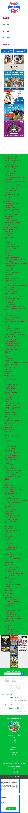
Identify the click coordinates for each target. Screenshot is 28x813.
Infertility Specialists (11, 349)
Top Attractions (9, 310)
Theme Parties (9, 426)
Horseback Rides (10, 265)
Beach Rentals (9, 491)
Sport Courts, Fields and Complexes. (16, 297)
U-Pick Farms (9, 633)
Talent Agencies (9, 226)
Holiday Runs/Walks (11, 614)
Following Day (19, 700)
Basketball (8, 532)
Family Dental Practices (12, 343)
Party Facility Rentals (11, 414)
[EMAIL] (18, 688)
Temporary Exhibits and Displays (14, 306)
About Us (14, 742)
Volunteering (8, 485)
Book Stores (8, 495)
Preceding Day (9, 694)
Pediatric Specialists (11, 364)
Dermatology (9, 338)
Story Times (8, 482)
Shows (7, 627)
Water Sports (9, 590)
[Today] (21, 681)
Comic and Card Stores (12, 498)
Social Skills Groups (11, 220)
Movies (7, 276)
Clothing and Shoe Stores (12, 497)
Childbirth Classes (10, 330)
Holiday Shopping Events (12, 616)
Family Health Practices (12, 345)
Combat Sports (9, 536)
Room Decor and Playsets (12, 515)
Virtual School (9, 198)
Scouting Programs (10, 474)
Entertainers (8, 400)
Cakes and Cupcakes (11, 385)
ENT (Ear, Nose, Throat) (12, 340)
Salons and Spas (10, 293)
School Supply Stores (11, 517)
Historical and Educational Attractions (16, 263)
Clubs (6, 439)
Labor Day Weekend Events (13, 618)
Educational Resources (11, 166)
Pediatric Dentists (10, 360)
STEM (7, 480)
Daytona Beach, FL (14, 749)
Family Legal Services (11, 207)
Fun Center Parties (10, 405)
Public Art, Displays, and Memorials (15, 286)
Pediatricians (9, 366)
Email (2, 791)
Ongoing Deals (9, 620)
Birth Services (9, 327)
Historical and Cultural (11, 456)
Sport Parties (9, 424)
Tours (6, 312)
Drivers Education (10, 448)
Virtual (7, 484)
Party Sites (8, 416)
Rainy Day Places (10, 287)
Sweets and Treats (10, 521)
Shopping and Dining (9, 487)
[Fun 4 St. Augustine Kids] (14, 7)
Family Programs (10, 450)
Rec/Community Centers (12, 289)
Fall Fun (7, 607)
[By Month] (7, 681)
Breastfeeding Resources (12, 328)
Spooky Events (9, 629)
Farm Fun (8, 609)
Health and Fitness (10, 545)
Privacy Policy (14, 740)
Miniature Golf (9, 274)
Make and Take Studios (12, 272)
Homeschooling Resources (13, 213)
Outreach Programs (11, 467)
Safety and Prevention (11, 472)
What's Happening (8, 596)
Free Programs (9, 454)
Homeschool (8, 170)
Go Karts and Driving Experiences (15, 259)
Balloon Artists (9, 381)
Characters (8, 390)
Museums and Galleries (12, 278)
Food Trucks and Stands (12, 403)
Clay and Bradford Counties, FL (14, 752)
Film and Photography (11, 452)
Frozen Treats (9, 508)
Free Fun (7, 254)
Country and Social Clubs (12, 244)
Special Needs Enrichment (12, 476)
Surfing (7, 577)
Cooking (7, 441)
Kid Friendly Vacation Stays (13, 269)
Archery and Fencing (11, 528)
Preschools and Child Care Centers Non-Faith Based (15, 182)
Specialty (7, 478)
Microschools (9, 175)
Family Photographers (11, 209)
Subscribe (11, 808)
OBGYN (7, 353)
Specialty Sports (10, 570)
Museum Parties (10, 413)
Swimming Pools (10, 302)
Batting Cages (9, 237)
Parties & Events (8, 375)
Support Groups (10, 224)
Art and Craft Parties (11, 379)
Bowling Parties (9, 383)
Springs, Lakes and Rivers (12, 299)
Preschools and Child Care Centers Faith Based (15, 178)
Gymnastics (8, 543)
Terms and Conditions (14, 739)
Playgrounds (8, 282)
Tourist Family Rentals (11, 523)
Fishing (7, 252)
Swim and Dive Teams (11, 579)
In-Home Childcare (10, 172)
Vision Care (8, 371)
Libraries (7, 271)
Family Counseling (10, 342)
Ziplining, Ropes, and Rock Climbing (15, 317)
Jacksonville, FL (14, 751)
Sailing (7, 560)
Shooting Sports (10, 564)
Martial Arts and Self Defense (13, 555)
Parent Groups (9, 216)
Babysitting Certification (12, 435)
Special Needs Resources (12, 222)
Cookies (7, 394)
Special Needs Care (11, 368)
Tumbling (7, 586)
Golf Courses (9, 261)
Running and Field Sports (12, 558)
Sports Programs (8, 527)
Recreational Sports (11, 291)
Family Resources (8, 201)
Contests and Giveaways (12, 601)
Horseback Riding (10, 549)
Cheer (7, 534)
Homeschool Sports (11, 547)
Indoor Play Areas (10, 267)
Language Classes (10, 459)
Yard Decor (8, 428)
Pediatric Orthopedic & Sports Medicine (16, 362)
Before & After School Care (13, 160)
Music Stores (9, 513)
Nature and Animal (10, 465)
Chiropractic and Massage (12, 332)
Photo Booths (9, 418)
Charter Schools (10, 162)
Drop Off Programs (10, 164)
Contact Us (14, 744)
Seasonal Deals (9, 626)
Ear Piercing (8, 504)
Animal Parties (9, 377)
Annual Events (9, 598)
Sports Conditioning (11, 571)
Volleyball (8, 588)
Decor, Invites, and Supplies (13, 396)
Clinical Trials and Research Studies (15, 334)
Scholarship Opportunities (12, 188)
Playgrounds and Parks (12, 284)
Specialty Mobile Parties (12, 422)
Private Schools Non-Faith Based (14, 186)
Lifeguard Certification (11, 553)
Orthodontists (9, 358)
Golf (6, 541)
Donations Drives (10, 603)
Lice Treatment (9, 351)
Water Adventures (10, 315)
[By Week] (14, 681)
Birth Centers (9, 325)
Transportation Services (12, 194)
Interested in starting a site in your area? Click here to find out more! (14, 756)
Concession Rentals (11, 392)
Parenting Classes (10, 469)
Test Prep (8, 192)
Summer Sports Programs (12, 575)
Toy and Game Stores (11, 525)
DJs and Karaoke (10, 398)
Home (14, 737)
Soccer (7, 566)
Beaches (7, 239)
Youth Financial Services (12, 228)
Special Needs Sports (11, 568)
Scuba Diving (9, 562)
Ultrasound (8, 370)
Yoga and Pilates (10, 594)
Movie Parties (9, 411)
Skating (7, 295)
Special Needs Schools (11, 190)
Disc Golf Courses (10, 248)
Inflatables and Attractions (12, 407)
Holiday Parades (10, 612)
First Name (3, 797)
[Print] (11, 688)
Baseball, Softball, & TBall (12, 530)
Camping (7, 243)
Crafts (7, 442)
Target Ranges (9, 304)
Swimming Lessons (10, 581)
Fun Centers (8, 256)
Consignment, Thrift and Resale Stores (16, 500)
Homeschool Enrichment (12, 457)
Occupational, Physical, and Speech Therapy (15, 356)
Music (7, 463)
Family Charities (9, 205)
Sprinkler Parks (9, 300)
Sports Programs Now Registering (15, 573)
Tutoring (7, 196)
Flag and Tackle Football (12, 540)
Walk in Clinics (9, 373)
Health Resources (8, 319)
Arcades (7, 235)
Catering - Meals (10, 388)
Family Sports (9, 538)
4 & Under (8, 431)
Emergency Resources (11, 203)
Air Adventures (9, 231)
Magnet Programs (10, 173)
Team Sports (9, 583)
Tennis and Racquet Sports (13, 584)
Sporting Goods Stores (11, 519)
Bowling (7, 241)
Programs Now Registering (13, 470)
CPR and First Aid (10, 336)
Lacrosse (7, 551)
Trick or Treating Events (12, 631)
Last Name (3, 802)
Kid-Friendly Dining (10, 510)
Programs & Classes (9, 429)
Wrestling (8, 592)
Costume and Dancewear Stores (14, 502)
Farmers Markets (10, 506)
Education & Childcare (9, 158)
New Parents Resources (12, 215)
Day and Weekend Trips (12, 246)
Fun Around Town (8, 229)
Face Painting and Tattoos (12, 401)
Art (6, 433)
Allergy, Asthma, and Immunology (15, 321)
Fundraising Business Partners (14, 211)
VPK (6, 200)
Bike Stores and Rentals (12, 493)
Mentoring (8, 461)
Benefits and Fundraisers (12, 599)
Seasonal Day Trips (10, 624)
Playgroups (8, 218)
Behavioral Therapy (10, 323)
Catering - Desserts (11, 386)
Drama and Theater (11, 446)
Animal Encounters (10, 233)
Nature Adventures (10, 280)
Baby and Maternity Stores (13, 489)
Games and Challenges (12, 258)
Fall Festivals (9, 605)
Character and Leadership (12, 437)
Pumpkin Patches (10, 622)
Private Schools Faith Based (13, 185)
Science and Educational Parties (14, 420)
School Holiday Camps (11, 157)
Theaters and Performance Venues (15, 308)
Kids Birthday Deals (11, 409)
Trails (6, 314)
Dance (7, 444)
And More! (14, 754)
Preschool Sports (10, 556)
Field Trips (8, 250)
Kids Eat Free (9, 512)
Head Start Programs (11, 168)
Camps (5, 155)
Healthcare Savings (10, 347)
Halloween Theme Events (12, 611)
